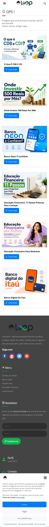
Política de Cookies (10, 524)
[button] (45, 477)
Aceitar (24, 504)
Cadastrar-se (12, 441)
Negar (24, 511)
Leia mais (12, 69)
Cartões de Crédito (9, 375)
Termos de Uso (40, 524)
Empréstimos (7, 383)
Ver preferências (25, 518)
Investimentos (7, 391)
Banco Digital (7, 379)
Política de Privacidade (25, 524)
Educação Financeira (10, 387)
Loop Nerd (12, 461)
